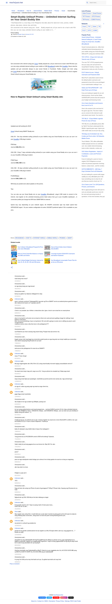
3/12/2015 (17, 509)
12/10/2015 (18, 534)
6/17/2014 (17, 414)
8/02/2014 (17, 454)
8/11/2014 (17, 475)
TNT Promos (86, 16)
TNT (89, 26)
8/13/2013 (17, 358)
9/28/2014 (17, 483)
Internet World (39, 238)
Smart (36, 63)
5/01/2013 (17, 288)
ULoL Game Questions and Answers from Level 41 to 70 (92, 104)
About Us (34, 601)
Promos (62, 238)
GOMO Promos (95, 19)
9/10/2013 (17, 373)
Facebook (42, 597)
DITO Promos (96, 16)
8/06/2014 (17, 462)
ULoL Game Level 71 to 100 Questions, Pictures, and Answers (93, 185)
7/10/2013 (17, 334)
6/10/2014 (17, 404)
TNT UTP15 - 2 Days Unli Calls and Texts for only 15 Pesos (92, 58)
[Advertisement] (44, 49)
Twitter (49, 597)
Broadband (51, 66)
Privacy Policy (60, 601)
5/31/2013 (17, 305)
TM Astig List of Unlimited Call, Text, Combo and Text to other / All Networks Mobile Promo (93, 136)
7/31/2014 (17, 446)
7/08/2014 (17, 431)
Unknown (17, 299)
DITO (89, 30)
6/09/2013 (17, 313)
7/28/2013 (17, 343)
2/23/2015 (17, 499)
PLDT (84, 30)
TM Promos (85, 19)
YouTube (56, 597)
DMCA (46, 601)
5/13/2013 (17, 296)
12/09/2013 (18, 381)
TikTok (71, 597)
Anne (16, 511)
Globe (94, 26)
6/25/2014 (17, 424)
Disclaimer (52, 601)
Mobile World (52, 238)
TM (99, 26)
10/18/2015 (18, 525)
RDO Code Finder (75, 601)
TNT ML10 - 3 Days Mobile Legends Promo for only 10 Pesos (92, 119)
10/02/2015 (18, 518)
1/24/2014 (17, 389)
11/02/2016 (18, 554)
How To (28, 238)
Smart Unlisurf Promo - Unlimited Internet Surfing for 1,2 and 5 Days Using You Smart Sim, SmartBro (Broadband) (91, 41)
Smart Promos (97, 13)
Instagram (64, 597)
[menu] (7, 3)
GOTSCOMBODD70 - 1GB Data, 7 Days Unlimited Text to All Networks (92, 170)
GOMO (95, 30)
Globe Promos (86, 13)
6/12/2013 (17, 326)
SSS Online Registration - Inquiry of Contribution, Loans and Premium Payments (92, 154)
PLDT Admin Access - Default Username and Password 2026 (91, 73)
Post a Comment (14, 564)
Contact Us (40, 601)
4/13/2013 (17, 281)
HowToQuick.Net (16, 3)
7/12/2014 (17, 439)
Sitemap (67, 601)
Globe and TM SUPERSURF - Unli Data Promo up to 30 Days (92, 89)
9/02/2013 (17, 366)
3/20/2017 (17, 562)
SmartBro (65, 66)
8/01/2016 (17, 545)
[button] (12, 267)
